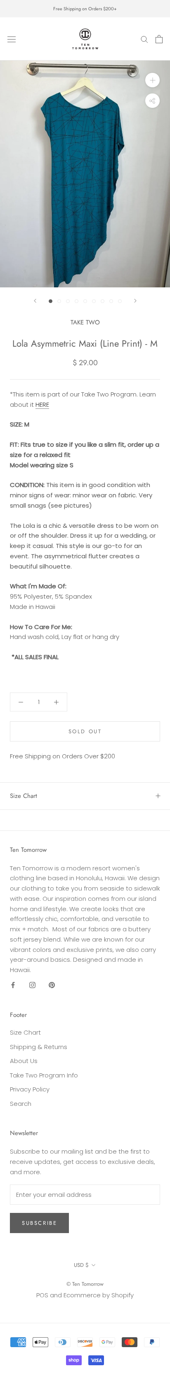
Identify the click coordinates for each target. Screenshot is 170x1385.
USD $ (81, 1265)
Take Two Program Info (44, 1075)
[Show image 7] (102, 301)
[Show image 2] (59, 301)
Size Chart (23, 795)
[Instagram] (32, 985)
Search (20, 1103)
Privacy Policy (30, 1089)
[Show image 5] (85, 301)
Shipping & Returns (38, 1046)
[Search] (144, 38)
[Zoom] (152, 80)
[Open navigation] (11, 38)
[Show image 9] (120, 301)
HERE (42, 404)
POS (42, 1295)
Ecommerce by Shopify (99, 1295)
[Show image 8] (111, 301)
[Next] (135, 301)
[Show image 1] (50, 301)
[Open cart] (159, 39)
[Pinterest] (52, 985)
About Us (24, 1060)
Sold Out (85, 731)
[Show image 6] (94, 301)
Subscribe (39, 1223)
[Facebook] (13, 985)
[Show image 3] (68, 301)
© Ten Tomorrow (85, 1284)
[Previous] (35, 301)
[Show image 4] (76, 301)
